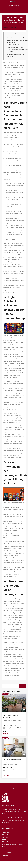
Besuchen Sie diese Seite (14, 252)
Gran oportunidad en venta (12, 759)
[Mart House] (14, 1)
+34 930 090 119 (15, 5)
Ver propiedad (14, 708)
